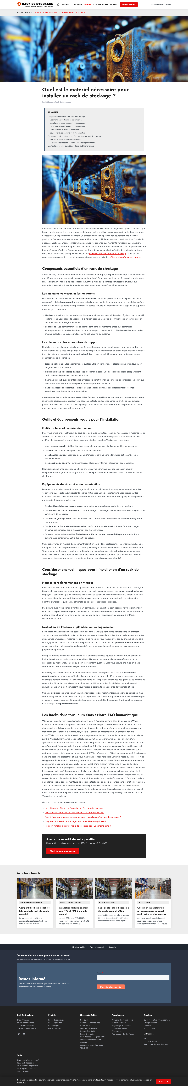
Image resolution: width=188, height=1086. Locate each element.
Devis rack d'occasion (25, 1063)
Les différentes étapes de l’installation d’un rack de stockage (74, 808)
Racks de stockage (56, 1020)
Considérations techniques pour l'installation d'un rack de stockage (75, 136)
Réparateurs (117, 1031)
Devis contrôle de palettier (27, 1066)
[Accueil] (58, 4)
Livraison (147, 1025)
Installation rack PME (70, 903)
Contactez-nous (150, 1041)
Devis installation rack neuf (27, 1060)
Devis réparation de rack (26, 1068)
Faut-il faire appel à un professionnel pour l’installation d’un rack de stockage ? (83, 817)
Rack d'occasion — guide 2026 (92, 1037)
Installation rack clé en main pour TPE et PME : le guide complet (73, 911)
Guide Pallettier (54, 1028)
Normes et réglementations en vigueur (65, 139)
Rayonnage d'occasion (121, 1025)
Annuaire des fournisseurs (122, 1020)
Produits (66, 4)
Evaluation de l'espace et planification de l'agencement (72, 143)
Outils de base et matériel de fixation (64, 130)
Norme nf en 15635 (87, 1031)
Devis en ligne (129, 4)
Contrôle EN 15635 (119, 1028)
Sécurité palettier (87, 1034)
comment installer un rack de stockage (107, 253)
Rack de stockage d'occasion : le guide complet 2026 (113, 909)
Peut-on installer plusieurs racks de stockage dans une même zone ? (78, 826)
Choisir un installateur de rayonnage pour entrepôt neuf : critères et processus (151, 911)
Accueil (20, 12)
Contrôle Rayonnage (88, 1028)
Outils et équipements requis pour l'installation (66, 126)
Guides (88, 4)
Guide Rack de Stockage (90, 1023)
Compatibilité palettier (31, 903)
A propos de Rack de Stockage (156, 1044)
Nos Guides (84, 1020)
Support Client (149, 1028)
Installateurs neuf (119, 1023)
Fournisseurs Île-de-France (123, 1034)
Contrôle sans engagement (62, 850)
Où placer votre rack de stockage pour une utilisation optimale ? (75, 821)
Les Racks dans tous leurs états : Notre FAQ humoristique (71, 146)
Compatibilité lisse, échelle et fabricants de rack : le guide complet (34, 911)
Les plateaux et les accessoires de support (67, 123)
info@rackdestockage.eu (161, 4)
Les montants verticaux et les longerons (66, 120)
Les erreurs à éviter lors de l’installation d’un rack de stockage (74, 812)
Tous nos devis (23, 1071)
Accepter (163, 1081)
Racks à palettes (55, 1023)
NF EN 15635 (85, 1025)
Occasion (77, 4)
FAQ (145, 1039)
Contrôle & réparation (105, 4)
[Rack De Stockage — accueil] (35, 4)
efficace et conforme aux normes (125, 257)
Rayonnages (53, 1025)
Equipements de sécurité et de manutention (67, 133)
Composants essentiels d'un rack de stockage (66, 116)
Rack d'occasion (107, 903)
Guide (27, 12)
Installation (145, 903)
